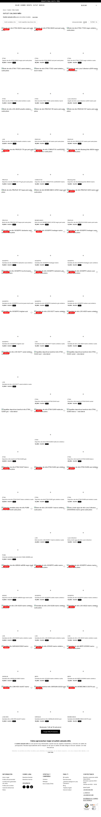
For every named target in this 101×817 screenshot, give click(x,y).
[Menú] (97, 804)
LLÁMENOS (86, 793)
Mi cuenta (66, 777)
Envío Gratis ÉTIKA (48, 783)
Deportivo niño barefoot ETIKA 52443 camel (80, 401)
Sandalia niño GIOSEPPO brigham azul (13, 343)
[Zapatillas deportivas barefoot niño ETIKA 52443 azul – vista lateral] (50, 365)
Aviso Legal (5, 777)
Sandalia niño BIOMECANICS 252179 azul (79, 719)
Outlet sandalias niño (10, 22)
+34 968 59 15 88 (88, 795)
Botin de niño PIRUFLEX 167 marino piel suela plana (82, 141)
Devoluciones (67, 779)
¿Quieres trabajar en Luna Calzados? (70, 782)
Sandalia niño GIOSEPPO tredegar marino (47, 263)
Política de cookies (8, 785)
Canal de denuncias (8, 787)
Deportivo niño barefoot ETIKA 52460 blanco (81, 459)
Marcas (41, 5)
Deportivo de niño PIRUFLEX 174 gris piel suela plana (17, 182)
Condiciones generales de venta (9, 782)
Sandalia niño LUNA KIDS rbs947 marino (13, 719)
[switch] (94, 808)
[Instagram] (24, 786)
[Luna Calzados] (8, 5)
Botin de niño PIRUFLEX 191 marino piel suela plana (49, 141)
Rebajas (45, 781)
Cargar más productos (50, 732)
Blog (64, 785)
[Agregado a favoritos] (31, 29)
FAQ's (4, 790)
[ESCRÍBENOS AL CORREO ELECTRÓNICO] (91, 797)
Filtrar (92, 22)
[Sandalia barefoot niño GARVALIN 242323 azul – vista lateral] (50, 700)
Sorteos (45, 779)
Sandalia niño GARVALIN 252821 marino (13, 678)
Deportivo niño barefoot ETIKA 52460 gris (14, 459)
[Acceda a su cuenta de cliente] (92, 5)
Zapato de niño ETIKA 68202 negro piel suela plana (17, 60)
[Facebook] (27, 786)
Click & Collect (67, 790)
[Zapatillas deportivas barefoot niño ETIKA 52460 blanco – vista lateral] (83, 423)
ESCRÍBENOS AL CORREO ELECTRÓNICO (90, 799)
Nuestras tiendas (27, 777)
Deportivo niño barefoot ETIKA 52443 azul (47, 401)
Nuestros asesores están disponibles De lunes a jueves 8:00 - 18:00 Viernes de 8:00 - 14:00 (90, 781)
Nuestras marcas (27, 779)
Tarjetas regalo (67, 787)
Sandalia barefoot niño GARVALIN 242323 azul (48, 719)
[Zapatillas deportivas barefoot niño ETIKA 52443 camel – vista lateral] (83, 365)
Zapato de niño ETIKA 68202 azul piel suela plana (49, 60)
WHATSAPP (86, 787)
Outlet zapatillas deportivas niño (27, 22)
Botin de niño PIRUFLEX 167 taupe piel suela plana (16, 222)
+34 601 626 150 (88, 789)
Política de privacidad (8, 779)
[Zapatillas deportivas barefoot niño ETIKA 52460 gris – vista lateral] (18, 423)
